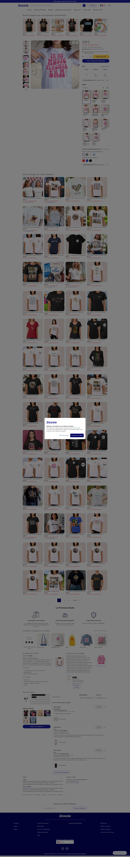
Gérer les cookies (63, 435)
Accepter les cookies (76, 435)
